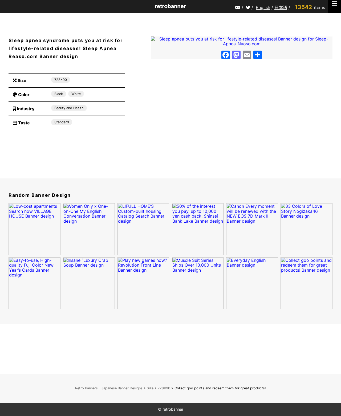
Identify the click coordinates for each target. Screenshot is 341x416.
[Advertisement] (67, 151)
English (263, 7)
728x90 (60, 80)
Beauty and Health (69, 108)
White (76, 94)
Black (58, 94)
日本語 (280, 7)
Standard (61, 122)
